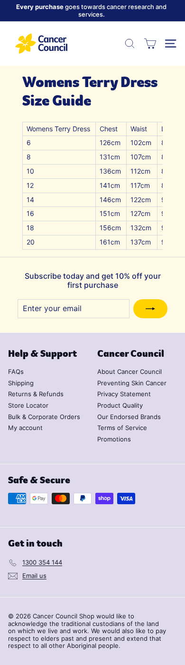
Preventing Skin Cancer (131, 383)
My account (25, 427)
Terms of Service (122, 427)
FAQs (16, 371)
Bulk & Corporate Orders (44, 417)
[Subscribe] (150, 308)
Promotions (114, 439)
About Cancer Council (129, 371)
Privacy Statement (124, 394)
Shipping (21, 383)
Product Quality (120, 405)
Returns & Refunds (36, 394)
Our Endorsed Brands (129, 417)
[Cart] (150, 43)
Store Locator (28, 405)
